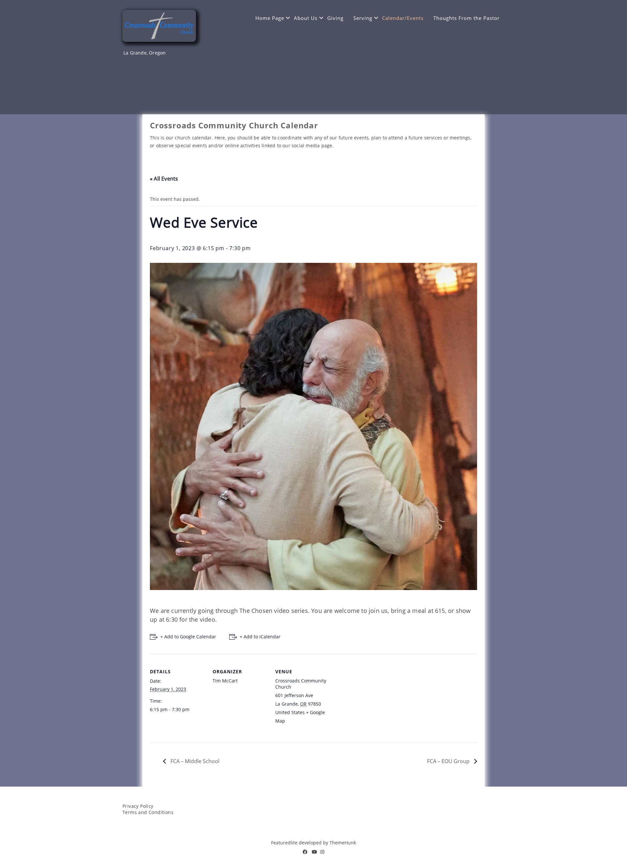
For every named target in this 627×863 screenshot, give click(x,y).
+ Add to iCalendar (260, 636)
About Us (305, 18)
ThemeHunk (343, 842)
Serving (362, 18)
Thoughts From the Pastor (466, 18)
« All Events (164, 178)
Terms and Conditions (147, 812)
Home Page (269, 18)
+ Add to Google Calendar (188, 636)
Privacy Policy (137, 806)
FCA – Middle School (194, 761)
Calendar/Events (403, 18)
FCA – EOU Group (449, 761)
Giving (335, 18)
